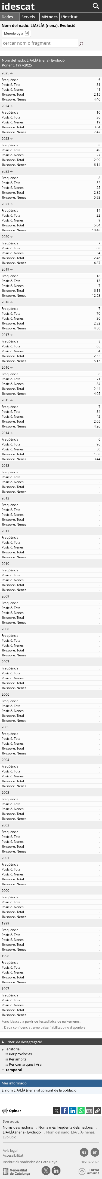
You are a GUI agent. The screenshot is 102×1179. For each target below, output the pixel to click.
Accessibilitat (13, 1155)
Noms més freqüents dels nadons (65, 1127)
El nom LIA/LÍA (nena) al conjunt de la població (39, 1090)
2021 (5, 204)
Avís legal (10, 1150)
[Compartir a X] (56, 1110)
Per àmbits (17, 1059)
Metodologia (13, 33)
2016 (5, 367)
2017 (5, 334)
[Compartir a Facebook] (64, 1110)
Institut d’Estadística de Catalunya (30, 1161)
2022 (5, 171)
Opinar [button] (15, 1110)
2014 (5, 433)
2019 (5, 269)
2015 (5, 400)
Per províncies (20, 1053)
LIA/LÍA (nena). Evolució (22, 1132)
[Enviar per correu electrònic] (89, 1110)
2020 (5, 236)
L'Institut (69, 16)
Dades (7, 16)
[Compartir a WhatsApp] (81, 1110)
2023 (5, 138)
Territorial (12, 1049)
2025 (5, 73)
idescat (18, 6)
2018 (5, 302)
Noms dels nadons (18, 1127)
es (84, 1152)
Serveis (28, 16)
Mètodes (49, 16)
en (95, 1152)
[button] (97, 1110)
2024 (5, 106)
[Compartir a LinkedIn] (72, 1110)
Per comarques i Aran (26, 1064)
